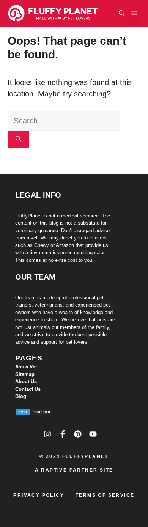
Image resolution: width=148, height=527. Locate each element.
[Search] (18, 139)
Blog (20, 396)
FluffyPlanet (85, 456)
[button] (121, 13)
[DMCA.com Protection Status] (34, 413)
